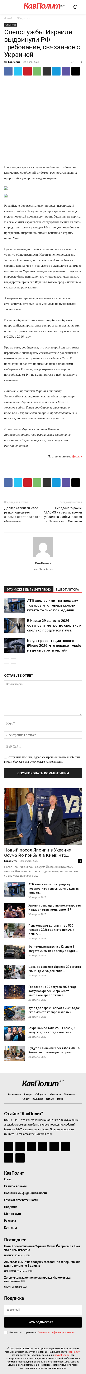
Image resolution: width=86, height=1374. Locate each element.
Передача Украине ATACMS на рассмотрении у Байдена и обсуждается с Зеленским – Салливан (63, 514)
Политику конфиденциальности (56, 1332)
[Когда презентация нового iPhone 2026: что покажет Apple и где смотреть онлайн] (14, 645)
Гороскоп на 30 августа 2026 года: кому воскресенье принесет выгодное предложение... (52, 991)
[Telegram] (56, 71)
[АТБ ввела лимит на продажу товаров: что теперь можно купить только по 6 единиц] (14, 605)
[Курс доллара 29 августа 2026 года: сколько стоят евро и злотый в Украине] (14, 1013)
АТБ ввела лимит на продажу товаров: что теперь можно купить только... (53, 888)
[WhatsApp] (37, 71)
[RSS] (42, 1146)
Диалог (77, 456)
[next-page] (13, 661)
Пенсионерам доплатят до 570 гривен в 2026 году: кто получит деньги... (51, 930)
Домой (8, 18)
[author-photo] (43, 557)
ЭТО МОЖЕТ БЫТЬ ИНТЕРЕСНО (29, 589)
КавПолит (14, 61)
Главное (9, 1255)
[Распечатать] (47, 71)
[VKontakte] (8, 1158)
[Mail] (31, 1146)
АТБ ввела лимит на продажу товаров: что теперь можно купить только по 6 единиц (52, 605)
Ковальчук (10, 860)
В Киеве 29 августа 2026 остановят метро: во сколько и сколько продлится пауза (54, 625)
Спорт (7, 1287)
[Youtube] (20, 1158)
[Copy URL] (75, 71)
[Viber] (66, 71)
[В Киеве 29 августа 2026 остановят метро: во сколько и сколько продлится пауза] (14, 625)
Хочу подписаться (41, 1322)
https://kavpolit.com (43, 569)
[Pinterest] (27, 71)
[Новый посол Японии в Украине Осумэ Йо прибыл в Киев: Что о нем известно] (43, 816)
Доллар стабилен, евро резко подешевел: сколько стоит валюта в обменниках (22, 514)
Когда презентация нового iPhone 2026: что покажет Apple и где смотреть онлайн (54, 645)
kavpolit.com (61, 1355)
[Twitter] (18, 71)
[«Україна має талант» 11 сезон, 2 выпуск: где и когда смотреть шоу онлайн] (14, 1033)
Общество (23, 18)
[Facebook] (8, 71)
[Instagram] (20, 1146)
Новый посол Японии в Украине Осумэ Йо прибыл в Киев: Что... (37, 853)
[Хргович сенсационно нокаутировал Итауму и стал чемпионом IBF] (14, 910)
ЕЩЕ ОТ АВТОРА (67, 589)
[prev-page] (6, 661)
